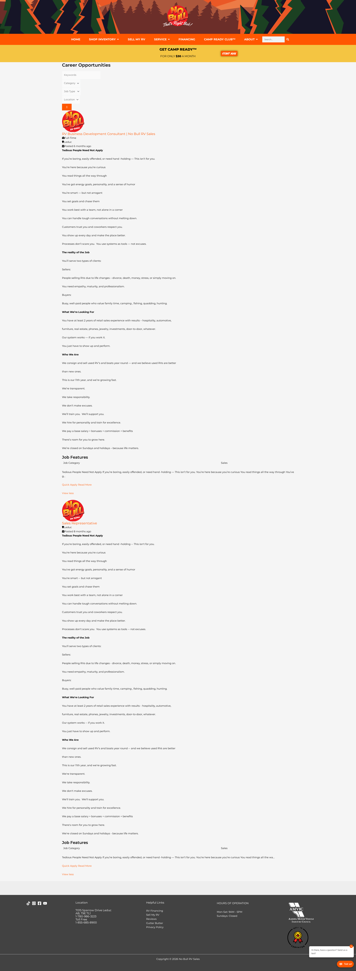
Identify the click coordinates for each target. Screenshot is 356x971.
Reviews (151, 919)
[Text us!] (345, 965)
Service (160, 39)
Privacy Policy (155, 927)
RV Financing (154, 910)
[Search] (288, 39)
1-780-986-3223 (86, 916)
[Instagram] (34, 903)
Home (75, 39)
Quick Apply (70, 484)
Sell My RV (136, 39)
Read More (85, 484)
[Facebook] (39, 903)
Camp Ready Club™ (219, 39)
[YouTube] (45, 903)
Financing (187, 39)
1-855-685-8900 (86, 922)
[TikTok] (28, 903)
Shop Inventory (102, 39)
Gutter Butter (154, 923)
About (249, 39)
